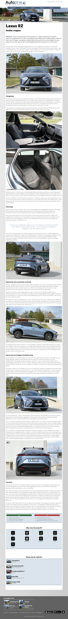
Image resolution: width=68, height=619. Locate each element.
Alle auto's (13, 8)
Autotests (23, 8)
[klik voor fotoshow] (34, 93)
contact (5, 612)
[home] (63, 613)
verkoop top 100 (25, 612)
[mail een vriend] (27, 534)
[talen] (13, 545)
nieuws (33, 612)
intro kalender (14, 612)
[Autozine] (34, 3)
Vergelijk (42, 8)
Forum (51, 8)
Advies (33, 8)
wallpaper (39, 612)
